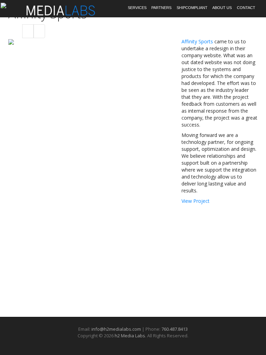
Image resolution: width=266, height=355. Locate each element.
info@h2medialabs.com (116, 329)
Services (137, 8)
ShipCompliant (192, 8)
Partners (161, 8)
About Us (222, 8)
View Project (195, 201)
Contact (246, 8)
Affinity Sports (197, 41)
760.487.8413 (174, 329)
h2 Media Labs (130, 335)
